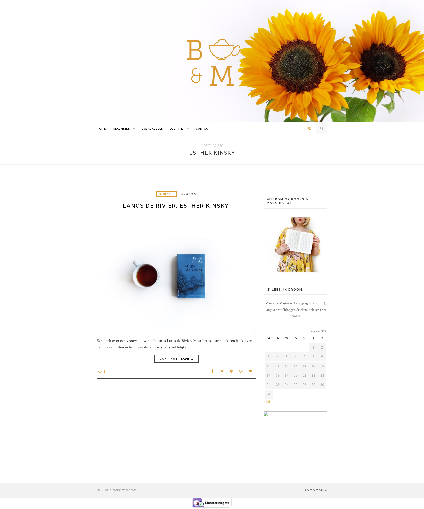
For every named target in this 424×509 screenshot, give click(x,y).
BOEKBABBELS (152, 128)
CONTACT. (203, 128)
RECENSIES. (122, 128)
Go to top (314, 490)
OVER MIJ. (177, 128)
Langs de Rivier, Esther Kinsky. (176, 205)
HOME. (102, 128)
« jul (267, 401)
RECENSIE (166, 194)
